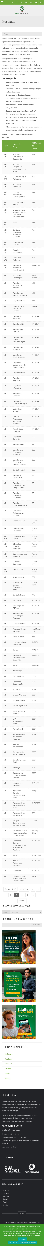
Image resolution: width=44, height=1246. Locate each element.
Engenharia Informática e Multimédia (17, 495)
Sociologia (16, 768)
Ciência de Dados (19, 521)
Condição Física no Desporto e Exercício (19, 308)
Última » (22, 901)
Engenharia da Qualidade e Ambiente (18, 452)
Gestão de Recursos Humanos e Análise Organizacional (20, 833)
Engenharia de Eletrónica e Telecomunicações (19, 462)
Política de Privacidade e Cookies (15, 1222)
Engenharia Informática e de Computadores (19, 485)
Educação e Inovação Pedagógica (17, 546)
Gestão (15, 222)
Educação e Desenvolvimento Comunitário (19, 657)
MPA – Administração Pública (18, 721)
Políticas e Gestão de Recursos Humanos (19, 737)
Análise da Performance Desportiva (17, 863)
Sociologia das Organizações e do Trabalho (19, 775)
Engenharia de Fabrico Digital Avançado (18, 616)
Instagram (9, 1054)
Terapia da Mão (18, 569)
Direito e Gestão (18, 637)
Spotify (7, 1078)
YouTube (8, 1059)
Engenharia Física (19, 301)
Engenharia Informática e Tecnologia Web (18, 268)
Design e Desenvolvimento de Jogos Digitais (19, 823)
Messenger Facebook (9, 1147)
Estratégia (16, 689)
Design (15, 650)
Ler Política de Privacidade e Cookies (22, 1243)
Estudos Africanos (19, 695)
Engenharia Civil (18, 324)
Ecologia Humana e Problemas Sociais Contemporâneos (20, 878)
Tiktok (7, 1074)
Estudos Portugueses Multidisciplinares (19, 194)
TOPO (22, 1213)
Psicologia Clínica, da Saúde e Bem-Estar (19, 805)
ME (5, 275)
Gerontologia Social (20, 706)
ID (5, 146)
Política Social (18, 729)
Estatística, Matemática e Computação (18, 157)
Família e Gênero (19, 700)
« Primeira (24, 889)
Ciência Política (18, 676)
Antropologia (17, 671)
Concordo (22, 1239)
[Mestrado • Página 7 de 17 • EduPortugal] (22, 10)
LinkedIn (8, 1069)
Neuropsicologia (18, 577)
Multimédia (17, 871)
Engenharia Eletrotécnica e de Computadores (19, 365)
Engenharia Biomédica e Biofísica (17, 285)
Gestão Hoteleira (19, 595)
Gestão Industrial (19, 470)
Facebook (8, 1064)
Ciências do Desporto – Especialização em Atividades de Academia (19, 845)
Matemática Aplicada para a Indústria (18, 513)
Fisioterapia (17, 600)
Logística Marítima (19, 623)
